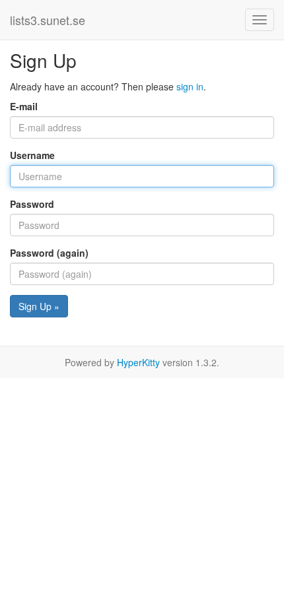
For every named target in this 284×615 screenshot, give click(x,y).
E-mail (24, 106)
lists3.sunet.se (47, 19)
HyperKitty (138, 362)
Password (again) (49, 252)
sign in (189, 86)
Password (32, 203)
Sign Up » (38, 306)
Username (32, 155)
